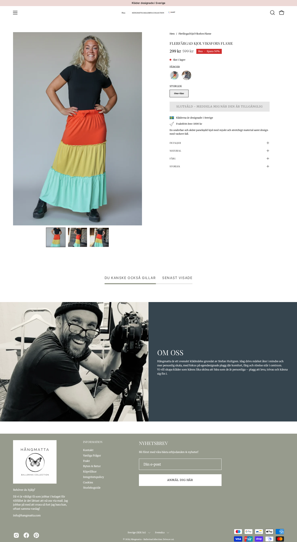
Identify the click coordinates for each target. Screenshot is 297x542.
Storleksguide (91, 487)
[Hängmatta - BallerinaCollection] (148, 12)
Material (175, 150)
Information (92, 442)
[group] (148, 3)
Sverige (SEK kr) (137, 532)
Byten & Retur (92, 466)
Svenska (159, 532)
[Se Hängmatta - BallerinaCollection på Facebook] (26, 535)
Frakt (86, 460)
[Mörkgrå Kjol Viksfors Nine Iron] (186, 75)
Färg (173, 158)
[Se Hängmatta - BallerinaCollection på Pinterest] (36, 535)
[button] (272, 12)
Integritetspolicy (93, 476)
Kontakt (88, 450)
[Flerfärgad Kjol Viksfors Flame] (56, 237)
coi (172, 539)
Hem (172, 33)
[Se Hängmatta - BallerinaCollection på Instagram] (16, 535)
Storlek (175, 166)
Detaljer (175, 142)
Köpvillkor (90, 471)
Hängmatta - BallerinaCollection (146, 539)
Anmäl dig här (180, 480)
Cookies (88, 482)
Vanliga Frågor (92, 455)
